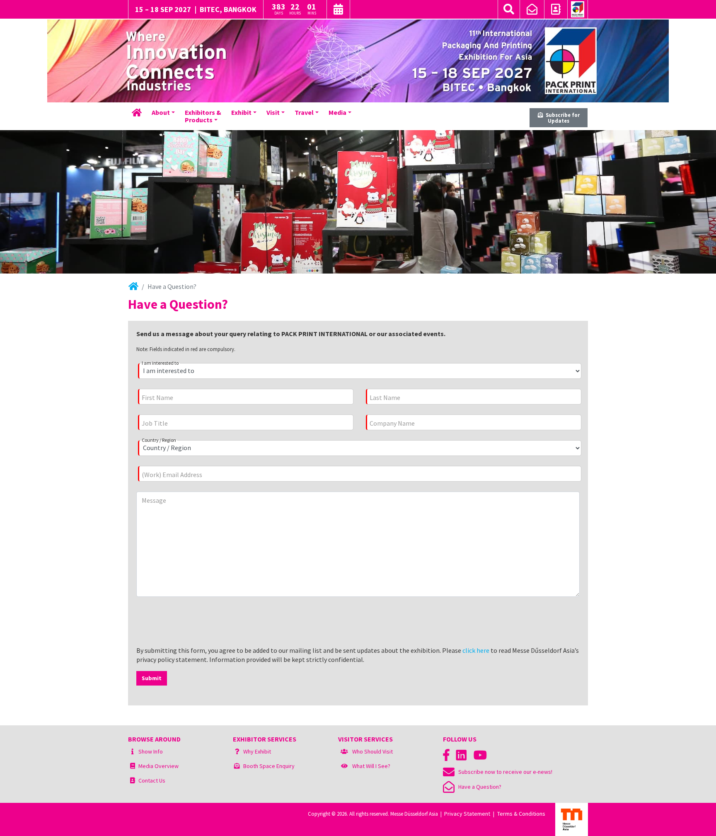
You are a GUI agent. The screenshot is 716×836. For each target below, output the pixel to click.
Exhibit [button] (241, 112)
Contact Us (151, 780)
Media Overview (158, 766)
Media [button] (337, 112)
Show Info (150, 751)
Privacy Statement (467, 813)
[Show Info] (132, 751)
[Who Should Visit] (344, 751)
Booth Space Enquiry (269, 766)
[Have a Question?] (532, 10)
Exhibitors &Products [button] (203, 116)
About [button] (161, 112)
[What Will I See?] (344, 766)
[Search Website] (509, 9)
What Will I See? (371, 766)
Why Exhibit (257, 751)
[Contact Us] (556, 10)
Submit (152, 678)
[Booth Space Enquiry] (237, 766)
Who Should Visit (372, 751)
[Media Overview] (132, 766)
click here (475, 650)
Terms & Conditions (521, 813)
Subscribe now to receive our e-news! (503, 771)
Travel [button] (304, 112)
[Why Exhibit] (237, 751)
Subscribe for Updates (561, 117)
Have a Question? (478, 786)
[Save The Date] (338, 10)
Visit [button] (273, 112)
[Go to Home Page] (577, 9)
